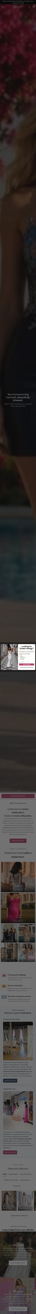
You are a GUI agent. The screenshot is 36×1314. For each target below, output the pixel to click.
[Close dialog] (34, 645)
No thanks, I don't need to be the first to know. (26, 667)
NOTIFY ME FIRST (26, 664)
